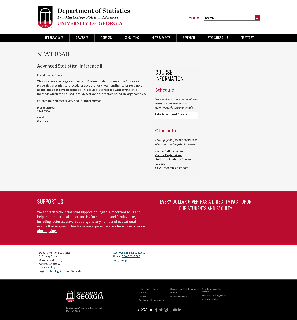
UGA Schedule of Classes (171, 114)
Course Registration (168, 155)
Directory (247, 37)
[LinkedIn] (180, 310)
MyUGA (142, 296)
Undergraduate (53, 37)
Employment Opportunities (151, 300)
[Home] (91, 15)
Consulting (131, 37)
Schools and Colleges (149, 289)
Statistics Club (218, 37)
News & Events (161, 37)
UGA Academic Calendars (171, 168)
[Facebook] (156, 310)
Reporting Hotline (210, 299)
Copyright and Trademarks (183, 289)
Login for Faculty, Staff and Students (60, 271)
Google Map (119, 260)
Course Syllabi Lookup (170, 151)
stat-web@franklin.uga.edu (128, 252)
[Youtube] (175, 310)
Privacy (173, 293)
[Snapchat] (170, 310)
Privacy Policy (47, 267)
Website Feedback (178, 296)
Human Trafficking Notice (214, 295)
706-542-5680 (131, 256)
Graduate (82, 37)
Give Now (192, 18)
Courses (106, 37)
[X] (161, 310)
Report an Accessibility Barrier (212, 290)
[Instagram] (166, 310)
